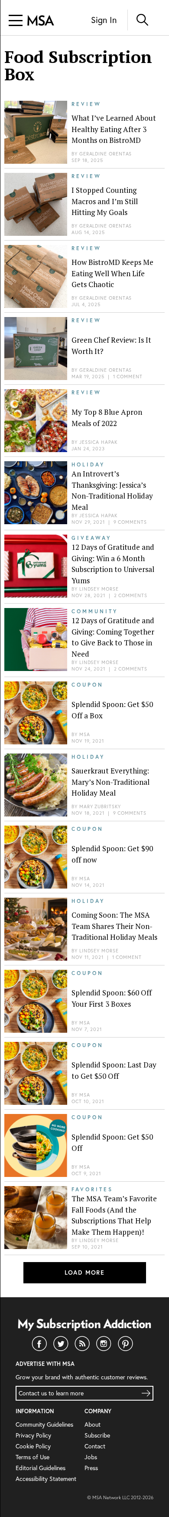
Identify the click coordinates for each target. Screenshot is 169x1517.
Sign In (104, 20)
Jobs (90, 1457)
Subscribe (97, 1435)
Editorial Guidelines (40, 1468)
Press (91, 1468)
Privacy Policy (33, 1435)
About (92, 1424)
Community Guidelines (44, 1424)
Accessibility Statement (46, 1478)
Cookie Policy (33, 1446)
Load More (85, 1272)
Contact (94, 1446)
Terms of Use (32, 1457)
